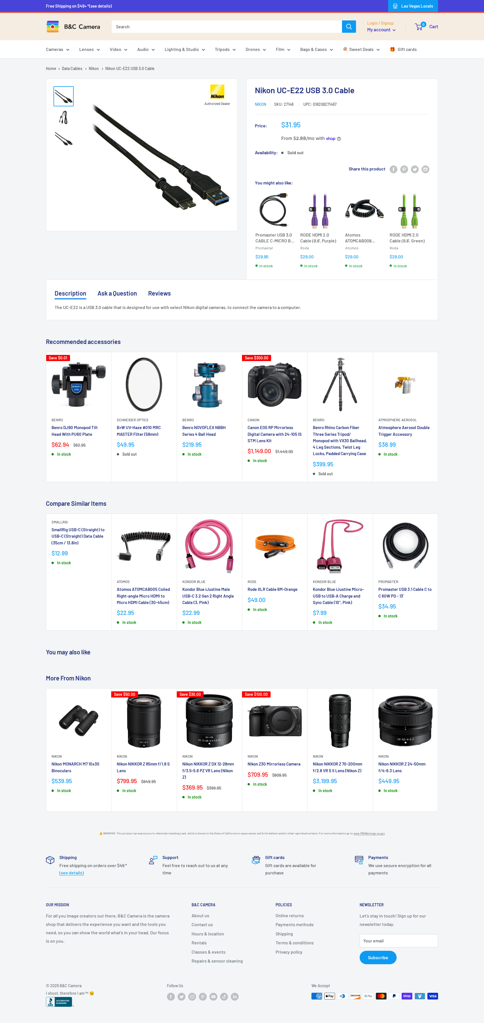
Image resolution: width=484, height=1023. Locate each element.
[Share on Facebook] (393, 169)
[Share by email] (425, 169)
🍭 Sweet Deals (358, 49)
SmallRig (60, 522)
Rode (252, 581)
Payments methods (295, 924)
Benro (57, 420)
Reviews (159, 293)
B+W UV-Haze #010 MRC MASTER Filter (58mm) (139, 431)
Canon (253, 420)
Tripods (222, 49)
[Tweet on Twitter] (415, 169)
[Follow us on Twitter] (181, 997)
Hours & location (208, 933)
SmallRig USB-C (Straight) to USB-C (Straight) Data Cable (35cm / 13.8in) (78, 536)
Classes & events (208, 951)
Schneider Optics (132, 420)
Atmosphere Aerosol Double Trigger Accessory (404, 431)
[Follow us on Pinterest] (203, 997)
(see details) (71, 872)
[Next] (438, 417)
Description (70, 293)
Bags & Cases (313, 49)
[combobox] (227, 26)
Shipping (284, 933)
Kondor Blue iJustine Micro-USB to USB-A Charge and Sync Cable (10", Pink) (338, 596)
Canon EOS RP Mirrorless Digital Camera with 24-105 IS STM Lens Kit (275, 434)
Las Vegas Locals (417, 5)
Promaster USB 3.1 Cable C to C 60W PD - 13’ (405, 592)
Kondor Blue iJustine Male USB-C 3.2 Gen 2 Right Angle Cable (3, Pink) (208, 596)
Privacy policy (289, 951)
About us (200, 915)
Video (115, 49)
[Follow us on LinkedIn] (235, 997)
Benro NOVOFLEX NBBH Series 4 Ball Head (204, 431)
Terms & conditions (295, 942)
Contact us (202, 924)
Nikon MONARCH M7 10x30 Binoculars (75, 767)
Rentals (199, 942)
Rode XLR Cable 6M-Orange (272, 589)
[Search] (349, 26)
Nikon (94, 68)
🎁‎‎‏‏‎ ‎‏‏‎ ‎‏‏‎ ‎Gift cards (403, 49)
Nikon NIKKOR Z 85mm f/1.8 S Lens (143, 767)
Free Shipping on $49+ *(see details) (79, 5)
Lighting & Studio (182, 49)
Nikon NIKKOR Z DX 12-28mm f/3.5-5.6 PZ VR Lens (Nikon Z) (208, 770)
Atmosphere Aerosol (397, 420)
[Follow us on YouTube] (213, 997)
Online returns (290, 915)
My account (379, 29)
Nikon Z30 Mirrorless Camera (274, 763)
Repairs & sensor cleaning (217, 960)
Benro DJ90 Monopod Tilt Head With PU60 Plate (75, 431)
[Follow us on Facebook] (171, 997)
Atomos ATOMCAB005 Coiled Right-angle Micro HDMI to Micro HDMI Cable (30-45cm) (143, 596)
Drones (253, 49)
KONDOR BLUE (194, 581)
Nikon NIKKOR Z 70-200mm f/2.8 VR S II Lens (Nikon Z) (337, 767)
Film (280, 49)
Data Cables (72, 68)
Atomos (123, 581)
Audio (143, 49)
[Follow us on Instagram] (192, 997)
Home (51, 68)
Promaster (388, 581)
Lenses (86, 49)
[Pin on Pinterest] (404, 169)
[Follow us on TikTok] (224, 997)
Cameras (54, 49)
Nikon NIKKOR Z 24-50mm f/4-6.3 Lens (401, 767)
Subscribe (378, 957)
